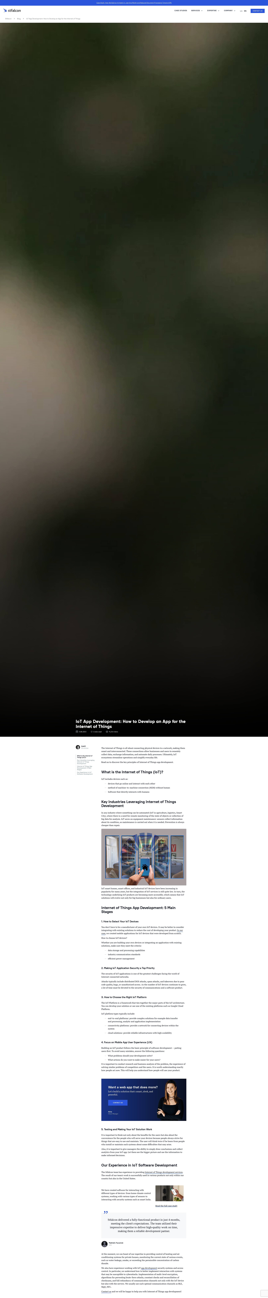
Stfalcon (8, 19)
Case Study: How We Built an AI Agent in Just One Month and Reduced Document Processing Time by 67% (134, 3)
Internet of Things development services (164, 1172)
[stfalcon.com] (12, 11)
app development (149, 1268)
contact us (118, 1103)
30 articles (84, 748)
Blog (19, 19)
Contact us (106, 1291)
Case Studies (181, 10)
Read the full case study (166, 1205)
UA (241, 11)
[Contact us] (258, 11)
